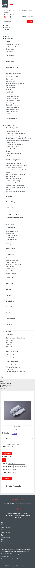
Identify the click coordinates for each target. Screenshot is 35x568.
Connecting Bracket (12, 105)
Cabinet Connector (12, 98)
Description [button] (6, 439)
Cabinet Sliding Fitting (13, 131)
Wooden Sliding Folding (13, 178)
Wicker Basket (10, 269)
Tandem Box (10, 233)
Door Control (8, 331)
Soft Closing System (12, 107)
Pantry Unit (9, 283)
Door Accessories (12, 361)
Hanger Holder (10, 88)
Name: (5, 463)
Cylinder (8, 344)
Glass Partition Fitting (13, 136)
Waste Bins (9, 307)
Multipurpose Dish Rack (13, 264)
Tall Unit (8, 289)
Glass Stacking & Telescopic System (17, 140)
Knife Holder (10, 266)
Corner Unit (10, 277)
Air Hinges (9, 51)
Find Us (18, 10)
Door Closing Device (12, 351)
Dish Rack (9, 313)
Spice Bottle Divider (12, 260)
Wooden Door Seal (12, 183)
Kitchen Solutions (9, 224)
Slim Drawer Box (11, 240)
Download (24, 10)
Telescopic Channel (12, 231)
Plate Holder (10, 271)
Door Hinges (10, 369)
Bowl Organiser (11, 262)
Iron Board (9, 92)
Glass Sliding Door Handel (14, 144)
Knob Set (9, 346)
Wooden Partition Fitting (14, 168)
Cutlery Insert (10, 319)
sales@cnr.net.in (11, 17)
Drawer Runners (11, 227)
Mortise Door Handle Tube (14, 365)
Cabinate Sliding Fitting (13, 163)
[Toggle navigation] (11, 4)
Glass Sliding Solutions (13, 128)
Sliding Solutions (9, 125)
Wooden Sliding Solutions (14, 160)
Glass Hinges (10, 49)
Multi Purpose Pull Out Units (15, 83)
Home (6, 10)
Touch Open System (12, 109)
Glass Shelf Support (12, 96)
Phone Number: (8, 466)
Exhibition (28, 503)
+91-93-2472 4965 (6, 527)
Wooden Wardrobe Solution (15, 185)
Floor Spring (10, 357)
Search (30, 21)
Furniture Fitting (9, 38)
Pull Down (9, 324)
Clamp (8, 155)
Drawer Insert (10, 254)
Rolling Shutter (11, 248)
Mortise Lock (10, 342)
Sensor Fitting (10, 202)
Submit (7, 478)
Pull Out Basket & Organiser (15, 77)
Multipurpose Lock (12, 67)
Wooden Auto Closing (13, 181)
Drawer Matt (10, 258)
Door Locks (10, 334)
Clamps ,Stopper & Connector (15, 371)
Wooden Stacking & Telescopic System (18, 174)
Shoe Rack (9, 79)
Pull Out (8, 295)
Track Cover (10, 196)
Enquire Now (7, 454)
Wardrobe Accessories (13, 73)
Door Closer (10, 355)
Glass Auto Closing (12, 149)
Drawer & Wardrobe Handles (12, 215)
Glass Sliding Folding (12, 147)
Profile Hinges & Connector (14, 47)
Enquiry (6, 12)
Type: (5, 472)
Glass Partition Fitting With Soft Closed (18, 138)
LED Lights (9, 94)
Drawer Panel (10, 237)
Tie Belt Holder (10, 90)
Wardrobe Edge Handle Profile (15, 191)
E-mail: (5, 469)
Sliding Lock (10, 61)
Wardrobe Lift (10, 81)
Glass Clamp (10, 103)
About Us (11, 10)
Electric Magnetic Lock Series (15, 338)
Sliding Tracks (10, 208)
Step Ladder (10, 301)
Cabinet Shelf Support (13, 101)
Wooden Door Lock (12, 176)
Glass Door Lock (11, 142)
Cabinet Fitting (10, 55)
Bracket (8, 151)
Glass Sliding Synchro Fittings (15, 134)
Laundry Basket (11, 273)
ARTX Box (9, 244)
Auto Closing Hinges (12, 45)
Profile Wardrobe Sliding (13, 153)
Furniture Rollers (11, 118)
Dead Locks (10, 340)
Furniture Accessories (13, 367)
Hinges (8, 41)
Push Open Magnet (12, 111)
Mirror (8, 114)
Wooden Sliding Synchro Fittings (16, 165)
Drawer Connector (12, 235)
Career (31, 10)
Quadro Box (10, 242)
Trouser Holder (11, 85)
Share (15, 433)
